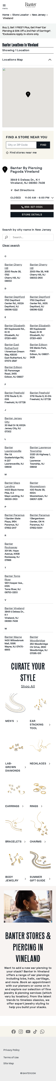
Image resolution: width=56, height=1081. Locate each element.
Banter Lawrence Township (40, 449)
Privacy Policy (11, 1050)
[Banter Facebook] (13, 1032)
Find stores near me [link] (23, 152)
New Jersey (39, 15)
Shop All (28, 686)
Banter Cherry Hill (13, 266)
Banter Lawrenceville (13, 449)
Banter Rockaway (11, 545)
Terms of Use (11, 1057)
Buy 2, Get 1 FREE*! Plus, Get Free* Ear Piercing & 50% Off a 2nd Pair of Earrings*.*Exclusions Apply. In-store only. (26, 31)
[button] (28, 61)
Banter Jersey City (13, 420)
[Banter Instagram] (20, 1032)
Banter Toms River (12, 578)
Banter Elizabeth (15, 325)
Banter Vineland (14, 608)
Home (5, 15)
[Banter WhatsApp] (42, 1031)
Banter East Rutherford (12, 346)
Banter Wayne (13, 637)
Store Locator (20, 15)
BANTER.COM (28, 1073)
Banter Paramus (14, 515)
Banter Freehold (14, 393)
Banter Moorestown (38, 484)
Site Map (8, 1063)
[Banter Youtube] (28, 1031)
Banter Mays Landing (12, 484)
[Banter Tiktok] (35, 1032)
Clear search (11, 245)
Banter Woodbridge (37, 638)
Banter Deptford (15, 297)
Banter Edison (38, 345)
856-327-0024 (33, 207)
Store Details (32, 214)
